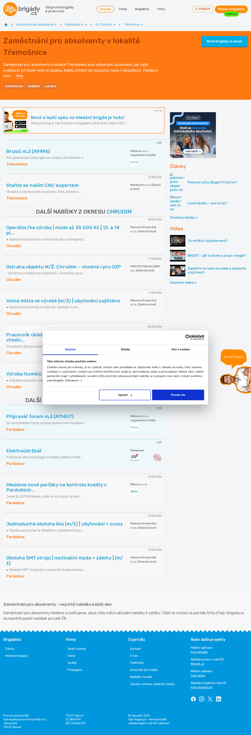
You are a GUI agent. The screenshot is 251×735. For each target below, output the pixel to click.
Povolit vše (178, 394)
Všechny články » (184, 218)
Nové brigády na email (224, 41)
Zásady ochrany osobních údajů (152, 684)
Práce (123, 9)
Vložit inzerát (77, 649)
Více (19, 76)
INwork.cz (197, 664)
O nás (134, 656)
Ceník (71, 656)
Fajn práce (198, 675)
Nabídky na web (141, 677)
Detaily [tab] (125, 349)
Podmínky (137, 662)
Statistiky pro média (144, 670)
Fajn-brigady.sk (201, 687)
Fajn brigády (199, 652)
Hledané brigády (16, 656)
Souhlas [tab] (70, 349)
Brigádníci (142, 9)
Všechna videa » (183, 283)
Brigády (105, 9)
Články (10, 649)
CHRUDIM (119, 211)
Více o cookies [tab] (180, 349)
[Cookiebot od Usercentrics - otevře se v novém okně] (188, 337)
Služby (72, 662)
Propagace (75, 670)
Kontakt (135, 649)
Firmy (161, 9)
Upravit (123, 394)
